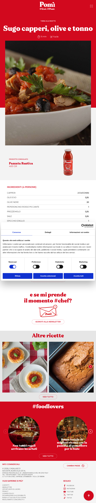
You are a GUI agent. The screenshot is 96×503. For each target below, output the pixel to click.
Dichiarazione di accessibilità (14, 495)
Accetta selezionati (48, 276)
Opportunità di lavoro (11, 489)
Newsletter (7, 487)
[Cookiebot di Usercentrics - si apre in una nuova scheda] (83, 226)
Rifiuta (17, 276)
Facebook (70, 485)
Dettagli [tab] (48, 232)
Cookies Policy (8, 493)
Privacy (5, 491)
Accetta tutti (78, 276)
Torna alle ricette (48, 21)
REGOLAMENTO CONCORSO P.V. (13, 499)
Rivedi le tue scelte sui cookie (14, 497)
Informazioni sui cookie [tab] (79, 232)
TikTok (69, 498)
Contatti (5, 485)
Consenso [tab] (16, 232)
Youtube (70, 492)
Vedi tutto (48, 397)
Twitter (70, 495)
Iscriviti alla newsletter (48, 322)
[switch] (36, 267)
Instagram (71, 488)
